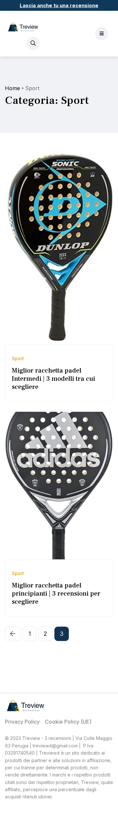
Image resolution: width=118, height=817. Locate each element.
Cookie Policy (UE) (68, 721)
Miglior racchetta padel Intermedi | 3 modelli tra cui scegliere (53, 378)
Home (12, 88)
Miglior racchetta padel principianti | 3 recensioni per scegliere (56, 593)
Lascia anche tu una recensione (59, 5)
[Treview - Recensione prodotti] (23, 27)
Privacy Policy (22, 721)
